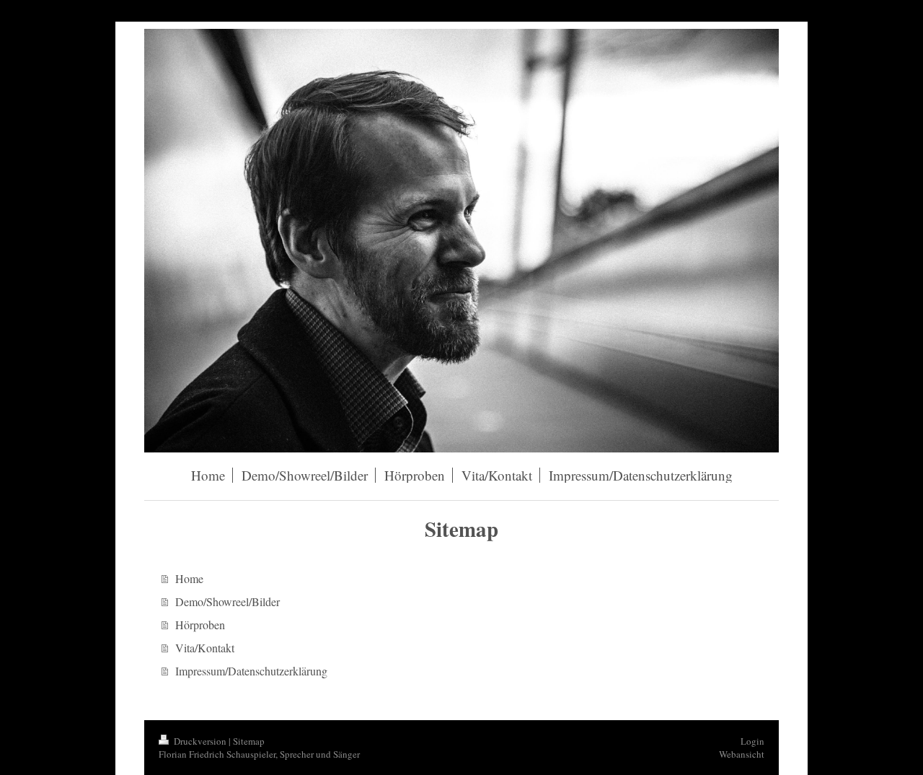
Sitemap (249, 741)
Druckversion (200, 741)
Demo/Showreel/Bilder (227, 601)
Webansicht (741, 754)
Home (189, 578)
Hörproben (200, 624)
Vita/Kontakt (204, 647)
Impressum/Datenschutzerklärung (251, 670)
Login (752, 741)
